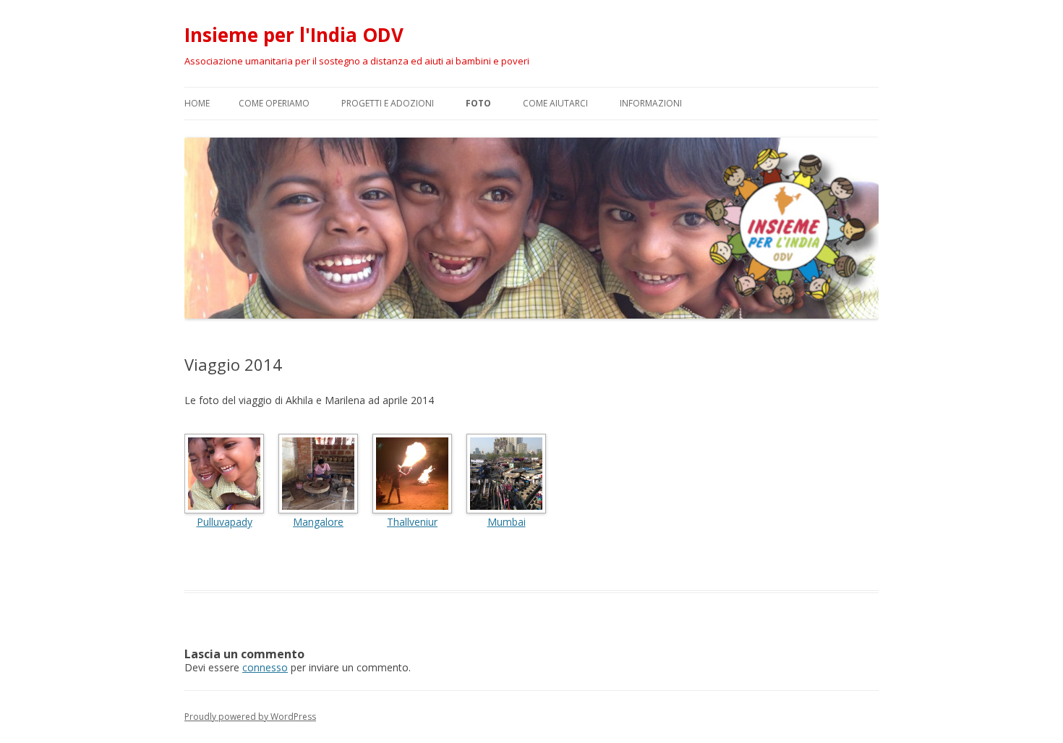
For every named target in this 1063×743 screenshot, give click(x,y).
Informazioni (651, 103)
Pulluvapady (224, 522)
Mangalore (318, 522)
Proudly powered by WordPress (250, 716)
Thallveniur (412, 522)
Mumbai (506, 522)
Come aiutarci (555, 103)
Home (197, 103)
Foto (478, 103)
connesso (265, 667)
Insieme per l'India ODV (294, 35)
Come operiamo (274, 103)
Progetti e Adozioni (387, 103)
